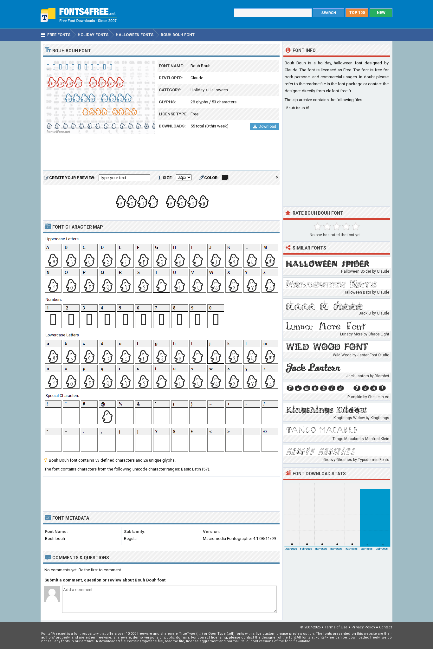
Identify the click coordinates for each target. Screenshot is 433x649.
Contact (385, 627)
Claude (197, 77)
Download (267, 126)
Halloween (218, 90)
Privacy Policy (363, 627)
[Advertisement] (161, 154)
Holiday (197, 90)
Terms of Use (336, 627)
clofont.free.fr (338, 90)
